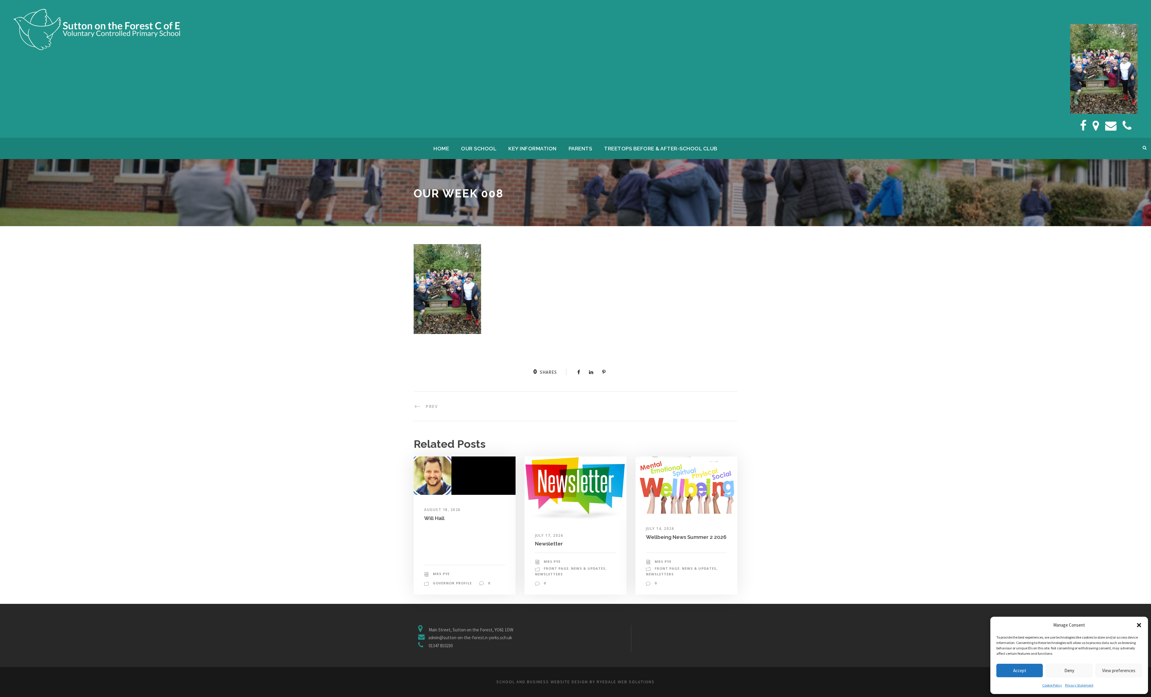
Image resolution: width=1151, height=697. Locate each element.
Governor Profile (452, 583)
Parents (580, 149)
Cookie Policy (1052, 685)
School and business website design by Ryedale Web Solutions (575, 681)
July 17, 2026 (549, 535)
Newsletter (549, 544)
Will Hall (434, 518)
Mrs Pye (441, 573)
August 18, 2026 (442, 509)
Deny (1069, 670)
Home (441, 149)
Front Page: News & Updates (574, 568)
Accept (1019, 670)
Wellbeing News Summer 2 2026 (686, 537)
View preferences (1118, 670)
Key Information (532, 149)
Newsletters (549, 574)
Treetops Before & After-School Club (661, 149)
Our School (478, 149)
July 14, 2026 (660, 528)
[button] (1139, 625)
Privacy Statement (1079, 685)
